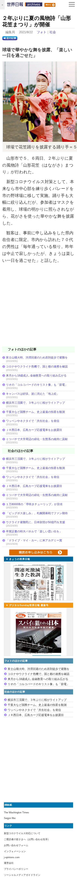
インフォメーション (15, 851)
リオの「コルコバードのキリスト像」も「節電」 (37, 384)
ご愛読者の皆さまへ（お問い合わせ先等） (27, 839)
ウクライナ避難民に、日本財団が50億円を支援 (35, 522)
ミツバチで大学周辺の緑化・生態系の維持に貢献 (37, 439)
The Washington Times (16, 812)
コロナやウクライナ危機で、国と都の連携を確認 (37, 366)
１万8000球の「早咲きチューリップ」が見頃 (34, 504)
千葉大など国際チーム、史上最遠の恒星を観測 (35, 411)
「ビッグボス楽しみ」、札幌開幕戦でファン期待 (37, 513)
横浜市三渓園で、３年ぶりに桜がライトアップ (37, 402)
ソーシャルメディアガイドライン (22, 875)
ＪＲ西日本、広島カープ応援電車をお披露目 (34, 429)
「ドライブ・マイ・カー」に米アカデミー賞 (34, 540)
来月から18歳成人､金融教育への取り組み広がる (36, 375)
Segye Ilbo (10, 818)
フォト (41, 32)
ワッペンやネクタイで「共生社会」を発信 (32, 420)
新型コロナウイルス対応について (22, 833)
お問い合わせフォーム (16, 845)
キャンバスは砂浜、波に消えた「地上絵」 (32, 393)
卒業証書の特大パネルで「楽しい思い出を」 (34, 531)
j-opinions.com (12, 857)
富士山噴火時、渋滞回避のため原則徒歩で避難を (37, 357)
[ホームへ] (24, 5)
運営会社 (9, 863)
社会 (53, 32)
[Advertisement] (38, 307)
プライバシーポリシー (16, 869)
